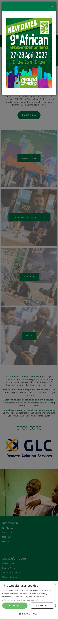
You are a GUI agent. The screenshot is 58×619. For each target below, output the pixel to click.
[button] (29, 613)
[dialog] (29, 600)
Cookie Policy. (36, 599)
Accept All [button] (15, 605)
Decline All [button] (42, 605)
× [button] (54, 584)
